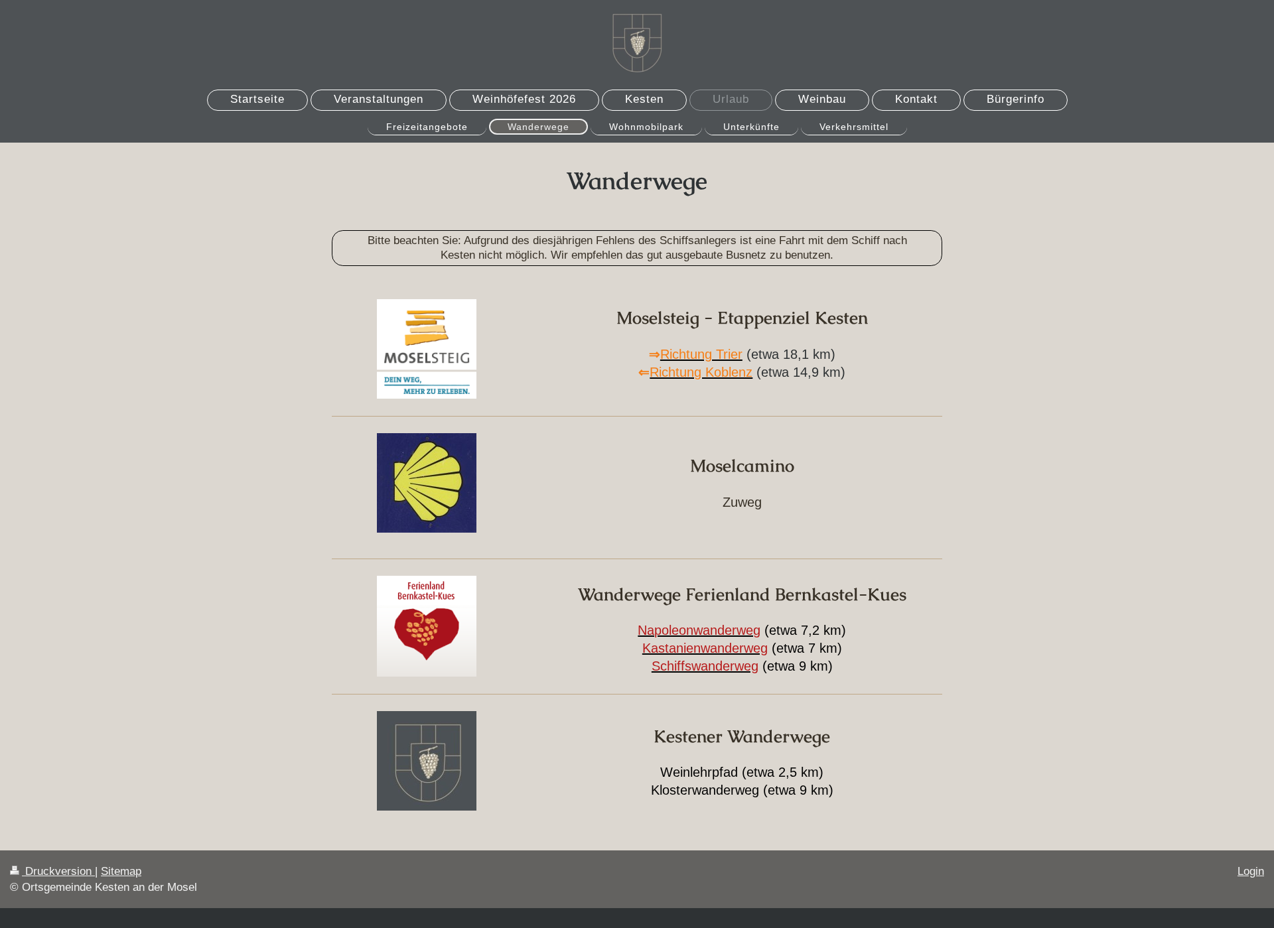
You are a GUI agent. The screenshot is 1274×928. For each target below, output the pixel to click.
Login (1251, 871)
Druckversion (58, 871)
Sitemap (121, 871)
